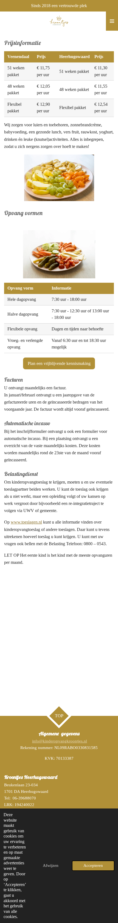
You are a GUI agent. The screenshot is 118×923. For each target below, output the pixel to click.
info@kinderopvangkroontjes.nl (59, 741)
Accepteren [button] (93, 865)
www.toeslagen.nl (26, 522)
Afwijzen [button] (50, 865)
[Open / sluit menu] (112, 21)
